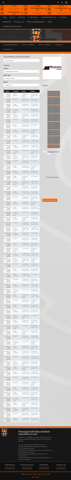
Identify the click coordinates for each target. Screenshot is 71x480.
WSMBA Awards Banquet (35, 22)
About (12, 17)
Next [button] (70, 10)
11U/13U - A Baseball (28, 45)
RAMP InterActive (26, 474)
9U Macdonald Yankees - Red (25, 105)
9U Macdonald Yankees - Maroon (25, 95)
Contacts (21, 17)
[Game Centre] (12, 11)
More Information (10, 468)
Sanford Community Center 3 (15, 116)
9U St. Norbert (25, 109)
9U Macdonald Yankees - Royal (25, 99)
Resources (6, 22)
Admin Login (35, 477)
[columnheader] (5, 91)
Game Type (7, 75)
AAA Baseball (7, 49)
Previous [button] (1, 10)
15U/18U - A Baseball (44, 45)
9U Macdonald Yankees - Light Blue (34, 95)
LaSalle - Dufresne (15, 94)
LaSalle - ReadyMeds (15, 105)
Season (6, 68)
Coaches (62, 17)
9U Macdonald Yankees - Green (34, 105)
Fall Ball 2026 (19, 22)
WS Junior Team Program (12, 26)
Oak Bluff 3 (15, 99)
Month (6, 82)
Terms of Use (37, 474)
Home (5, 17)
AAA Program (32, 17)
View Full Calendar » (50, 200)
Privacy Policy (46, 474)
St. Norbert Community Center (15, 111)
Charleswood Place (48, 17)
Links (50, 22)
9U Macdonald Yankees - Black (34, 99)
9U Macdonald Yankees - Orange (35, 110)
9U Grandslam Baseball (10, 45)
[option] (12, 10)
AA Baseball (58, 45)
